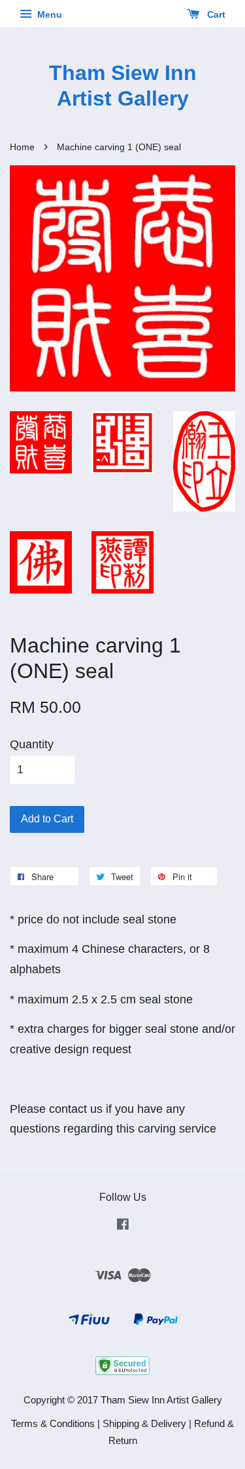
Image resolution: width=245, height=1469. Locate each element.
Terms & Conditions (53, 1423)
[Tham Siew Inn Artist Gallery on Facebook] (123, 1226)
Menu (48, 14)
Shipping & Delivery (144, 1423)
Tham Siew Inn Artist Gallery (123, 85)
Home (22, 147)
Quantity (32, 744)
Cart (214, 14)
